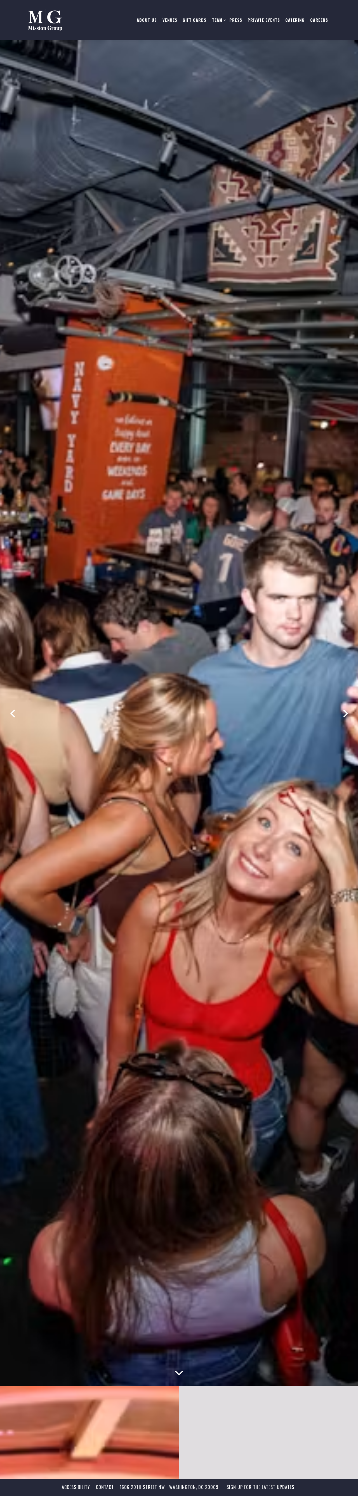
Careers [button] (319, 20)
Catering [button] (295, 20)
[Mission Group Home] (63, 20)
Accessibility (76, 1487)
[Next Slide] (345, 713)
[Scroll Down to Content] (179, 1371)
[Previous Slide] (12, 713)
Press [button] (235, 20)
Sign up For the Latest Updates (260, 1487)
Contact (105, 1487)
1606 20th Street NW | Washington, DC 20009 (169, 1487)
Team (218, 20)
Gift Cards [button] (194, 20)
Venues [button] (169, 20)
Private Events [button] (264, 20)
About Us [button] (147, 20)
